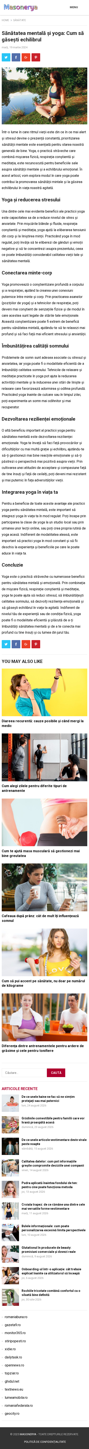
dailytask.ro (13, 1357)
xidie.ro (10, 1349)
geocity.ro (12, 1413)
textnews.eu (14, 1389)
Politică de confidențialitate (45, 1441)
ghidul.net (12, 1381)
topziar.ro (12, 1373)
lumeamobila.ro (16, 1398)
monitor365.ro (15, 1333)
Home (5, 20)
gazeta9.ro (13, 1325)
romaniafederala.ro (19, 1406)
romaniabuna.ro (16, 1317)
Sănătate (19, 20)
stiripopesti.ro (15, 1341)
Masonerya (28, 1434)
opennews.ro (14, 1365)
